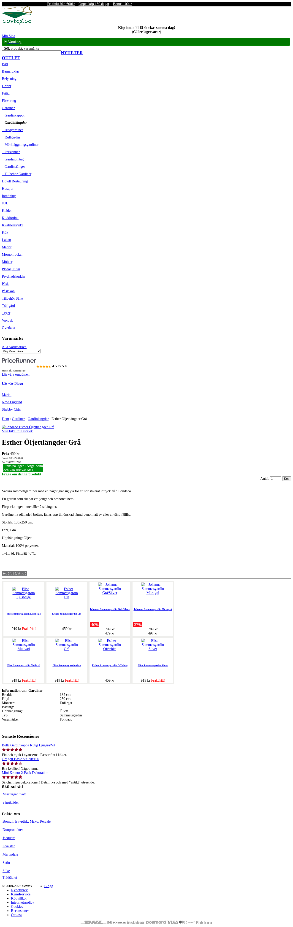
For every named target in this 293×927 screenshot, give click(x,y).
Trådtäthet (10, 877)
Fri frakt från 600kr (61, 4)
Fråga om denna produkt (21, 474)
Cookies (17, 906)
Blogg (48, 886)
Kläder (7, 210)
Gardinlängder (14, 123)
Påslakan (8, 291)
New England (12, 402)
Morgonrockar (12, 254)
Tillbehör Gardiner (16, 174)
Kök (5, 232)
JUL (5, 203)
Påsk (5, 284)
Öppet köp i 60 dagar (94, 4)
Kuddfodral (10, 218)
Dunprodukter (13, 830)
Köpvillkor (19, 898)
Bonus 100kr (122, 4)
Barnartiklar (10, 71)
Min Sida (8, 36)
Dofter (6, 86)
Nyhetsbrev (19, 890)
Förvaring (9, 101)
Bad (5, 64)
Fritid (6, 93)
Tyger (6, 313)
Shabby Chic (11, 409)
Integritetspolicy (22, 902)
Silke (6, 871)
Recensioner (20, 911)
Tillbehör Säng (12, 298)
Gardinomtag (13, 159)
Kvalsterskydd (12, 225)
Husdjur (8, 188)
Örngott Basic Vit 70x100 (20, 759)
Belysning (9, 79)
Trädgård (8, 306)
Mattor (6, 247)
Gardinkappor (13, 115)
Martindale (10, 854)
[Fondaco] (14, 574)
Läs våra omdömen (16, 374)
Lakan (6, 240)
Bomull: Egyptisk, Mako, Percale (27, 821)
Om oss (16, 915)
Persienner (11, 152)
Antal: (265, 478)
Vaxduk (7, 320)
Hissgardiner (12, 130)
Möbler (7, 262)
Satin (6, 863)
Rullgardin (11, 137)
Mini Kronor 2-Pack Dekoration (25, 773)
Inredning (9, 196)
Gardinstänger (13, 166)
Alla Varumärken (14, 347)
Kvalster (9, 846)
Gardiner (8, 108)
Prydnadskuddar (13, 276)
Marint (6, 395)
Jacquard (9, 838)
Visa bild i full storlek (17, 431)
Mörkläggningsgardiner (20, 144)
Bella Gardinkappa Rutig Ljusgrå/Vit (28, 745)
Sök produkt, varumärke (21, 48)
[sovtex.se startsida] (17, 23)
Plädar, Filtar (11, 269)
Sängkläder (11, 802)
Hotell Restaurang (15, 181)
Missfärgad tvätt (14, 794)
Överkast (8, 328)
